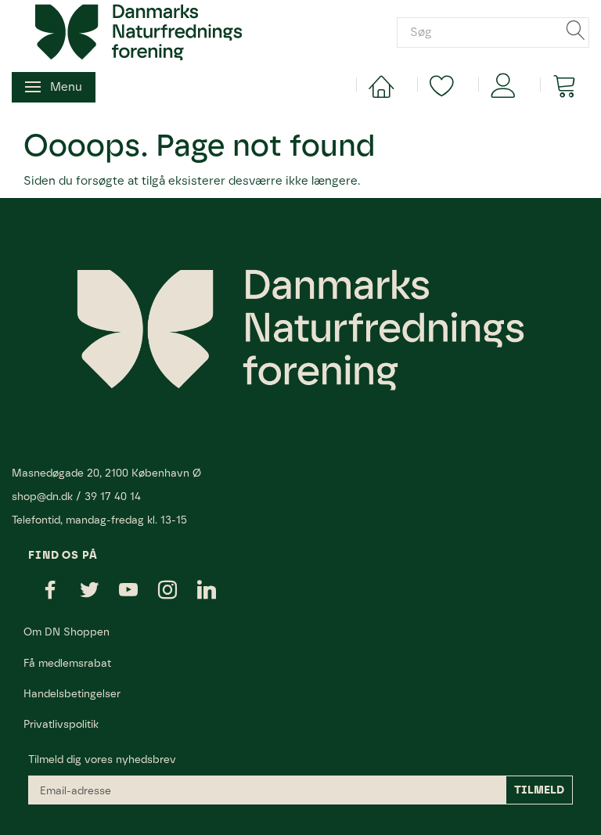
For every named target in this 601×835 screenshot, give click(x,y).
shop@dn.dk (42, 496)
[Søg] (576, 31)
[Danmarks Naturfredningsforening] (138, 31)
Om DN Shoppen (66, 631)
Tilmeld (539, 790)
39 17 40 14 (113, 496)
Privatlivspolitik (61, 724)
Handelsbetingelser (72, 693)
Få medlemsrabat (67, 663)
